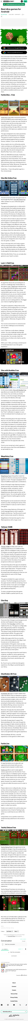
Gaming (12, 927)
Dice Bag (4, 600)
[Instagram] (8, 1005)
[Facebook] (1, 1005)
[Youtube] (14, 1005)
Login (25, 1)
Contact (14, 986)
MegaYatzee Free (6, 476)
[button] (14, 1)
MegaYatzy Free (7, 456)
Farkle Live (5, 743)
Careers (14, 990)
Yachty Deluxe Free (8, 827)
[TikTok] (26, 1005)
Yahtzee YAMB (6, 527)
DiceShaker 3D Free (8, 674)
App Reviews (3, 927)
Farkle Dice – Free (8, 95)
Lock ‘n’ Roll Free (7, 263)
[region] (14, 957)
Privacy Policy (14, 997)
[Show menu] (1, 1)
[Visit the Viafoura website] (24, 975)
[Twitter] (20, 1005)
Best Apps (8, 927)
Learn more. (24, 6)
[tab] (5, 949)
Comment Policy (11, 936)
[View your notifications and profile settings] (25, 949)
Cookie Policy (14, 1001)
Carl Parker (4, 14)
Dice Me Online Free (9, 178)
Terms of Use (14, 993)
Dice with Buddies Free (10, 370)
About (14, 982)
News (2, 926)
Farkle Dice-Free (6, 117)
